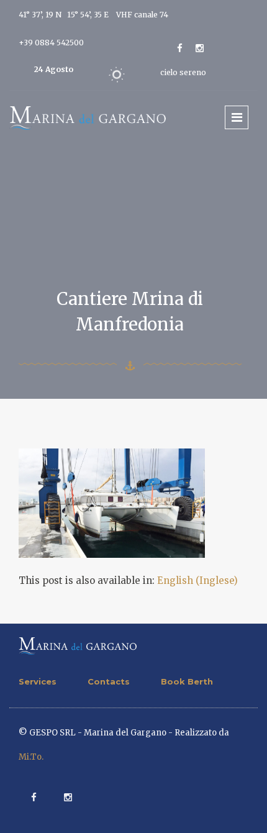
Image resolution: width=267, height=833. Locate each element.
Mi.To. (31, 757)
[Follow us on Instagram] (200, 48)
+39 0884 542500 (51, 42)
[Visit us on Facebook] (180, 48)
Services (38, 681)
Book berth (187, 681)
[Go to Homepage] (87, 117)
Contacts (109, 681)
